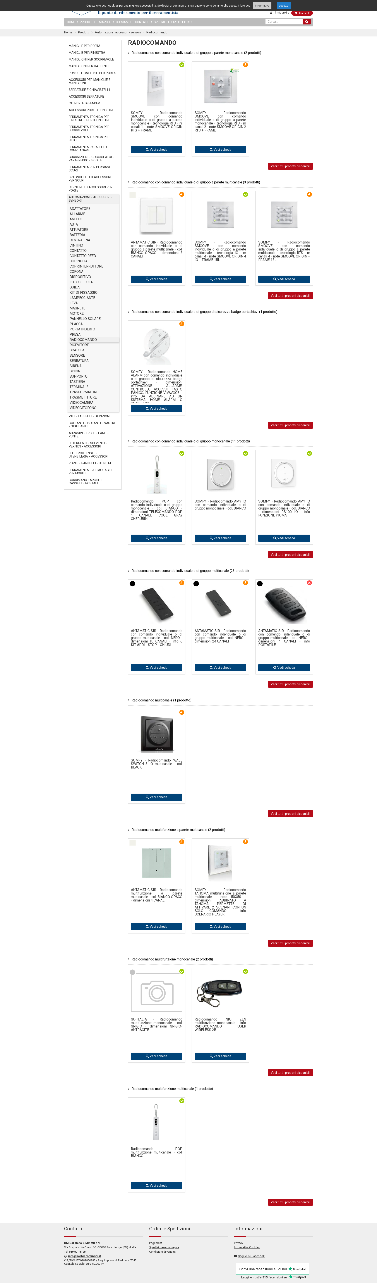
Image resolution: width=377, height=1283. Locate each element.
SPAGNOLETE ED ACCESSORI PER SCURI (90, 178)
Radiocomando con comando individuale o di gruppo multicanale (190, 571)
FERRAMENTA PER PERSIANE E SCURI (91, 168)
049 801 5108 (77, 1251)
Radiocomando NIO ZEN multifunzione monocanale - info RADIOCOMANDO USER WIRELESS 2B (220, 1025)
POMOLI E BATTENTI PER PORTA (92, 73)
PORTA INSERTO (82, 329)
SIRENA (76, 366)
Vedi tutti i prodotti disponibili (290, 166)
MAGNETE (77, 308)
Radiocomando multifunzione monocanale (172, 959)
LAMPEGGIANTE (82, 298)
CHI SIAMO (123, 22)
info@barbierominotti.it (84, 1256)
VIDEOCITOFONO (83, 408)
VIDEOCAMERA (81, 403)
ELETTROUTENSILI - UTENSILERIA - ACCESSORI (88, 454)
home (71, 22)
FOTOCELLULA (81, 282)
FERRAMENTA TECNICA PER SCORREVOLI (89, 128)
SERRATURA (79, 361)
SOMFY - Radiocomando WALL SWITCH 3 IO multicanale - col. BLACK (156, 764)
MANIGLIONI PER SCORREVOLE (91, 59)
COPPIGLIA (78, 261)
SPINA (75, 371)
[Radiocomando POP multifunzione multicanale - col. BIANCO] (156, 1138)
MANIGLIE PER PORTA (84, 46)
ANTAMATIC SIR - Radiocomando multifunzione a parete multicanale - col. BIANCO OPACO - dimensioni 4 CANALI (156, 895)
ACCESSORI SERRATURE (86, 96)
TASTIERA (77, 382)
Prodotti (87, 22)
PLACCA (76, 324)
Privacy (238, 1243)
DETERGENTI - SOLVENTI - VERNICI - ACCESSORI (88, 444)
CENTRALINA (80, 240)
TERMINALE (79, 387)
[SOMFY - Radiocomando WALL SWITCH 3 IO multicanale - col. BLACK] (157, 750)
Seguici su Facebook (251, 1256)
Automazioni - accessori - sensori (118, 32)
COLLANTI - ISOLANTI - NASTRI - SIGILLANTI (92, 424)
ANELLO (76, 219)
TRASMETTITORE (83, 397)
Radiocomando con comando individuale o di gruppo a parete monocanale (196, 53)
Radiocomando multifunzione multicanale (172, 1089)
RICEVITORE (79, 345)
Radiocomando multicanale (161, 700)
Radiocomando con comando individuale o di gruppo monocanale (191, 441)
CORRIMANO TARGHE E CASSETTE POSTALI (86, 481)
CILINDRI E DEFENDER (84, 103)
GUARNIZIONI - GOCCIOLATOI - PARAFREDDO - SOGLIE (91, 158)
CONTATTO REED (83, 256)
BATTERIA (77, 235)
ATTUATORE (79, 230)
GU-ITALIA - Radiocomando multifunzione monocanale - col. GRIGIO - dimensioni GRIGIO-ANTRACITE (156, 1025)
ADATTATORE (80, 209)
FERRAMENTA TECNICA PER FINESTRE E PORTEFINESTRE (89, 118)
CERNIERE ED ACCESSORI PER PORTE (90, 188)
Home (68, 32)
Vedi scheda (158, 150)
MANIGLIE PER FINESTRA (87, 53)
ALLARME (77, 214)
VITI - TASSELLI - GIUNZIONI (89, 416)
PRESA (75, 334)
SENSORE (77, 355)
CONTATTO (78, 251)
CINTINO (76, 245)
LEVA (74, 303)
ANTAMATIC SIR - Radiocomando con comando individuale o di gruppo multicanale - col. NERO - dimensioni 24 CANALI (220, 636)
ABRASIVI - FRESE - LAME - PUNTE (89, 434)
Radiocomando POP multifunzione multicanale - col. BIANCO (156, 1152)
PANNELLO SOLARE (85, 319)
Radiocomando (156, 32)
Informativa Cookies (247, 1247)
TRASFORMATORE (84, 392)
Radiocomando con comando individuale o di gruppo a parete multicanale (196, 182)
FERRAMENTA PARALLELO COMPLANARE (88, 148)
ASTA (74, 224)
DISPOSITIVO (80, 277)
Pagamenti (156, 1243)
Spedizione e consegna (164, 1247)
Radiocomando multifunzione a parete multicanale (178, 830)
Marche (105, 22)
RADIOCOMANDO (83, 340)
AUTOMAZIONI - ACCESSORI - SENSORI (91, 198)
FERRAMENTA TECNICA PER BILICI (89, 138)
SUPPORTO (78, 376)
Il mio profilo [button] (282, 12)
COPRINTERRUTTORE (86, 266)
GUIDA (75, 287)
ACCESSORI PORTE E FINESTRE (91, 110)
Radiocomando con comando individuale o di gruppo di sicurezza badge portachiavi (204, 312)
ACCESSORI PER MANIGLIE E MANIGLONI (89, 81)
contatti (142, 22)
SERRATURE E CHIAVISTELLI (89, 90)
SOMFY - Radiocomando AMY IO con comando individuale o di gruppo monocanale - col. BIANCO (220, 505)
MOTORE (77, 313)
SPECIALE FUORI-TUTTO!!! (172, 22)
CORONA (76, 271)
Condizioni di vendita (162, 1251)
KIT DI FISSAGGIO (84, 292)
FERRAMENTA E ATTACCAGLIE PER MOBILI (91, 471)
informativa (262, 5)
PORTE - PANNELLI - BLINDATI (90, 463)
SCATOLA (77, 350)
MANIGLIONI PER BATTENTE (89, 66)
